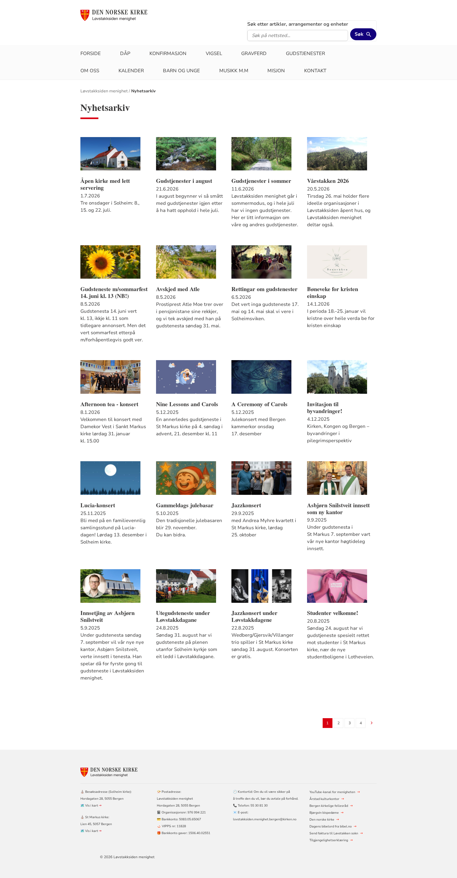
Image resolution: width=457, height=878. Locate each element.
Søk (359, 34)
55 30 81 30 (259, 805)
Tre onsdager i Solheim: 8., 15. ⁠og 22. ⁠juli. (109, 206)
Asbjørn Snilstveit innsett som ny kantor (338, 508)
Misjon (276, 70)
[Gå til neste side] (372, 723)
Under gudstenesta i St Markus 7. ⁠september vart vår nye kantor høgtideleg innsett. (338, 538)
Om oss (89, 70)
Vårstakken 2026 (328, 180)
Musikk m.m (233, 70)
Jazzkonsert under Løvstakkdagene (254, 616)
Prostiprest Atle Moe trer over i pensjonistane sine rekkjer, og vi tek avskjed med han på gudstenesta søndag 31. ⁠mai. (189, 315)
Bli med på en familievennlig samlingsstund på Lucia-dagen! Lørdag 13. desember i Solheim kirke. (113, 531)
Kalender (131, 70)
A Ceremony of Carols (259, 404)
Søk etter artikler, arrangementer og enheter (297, 24)
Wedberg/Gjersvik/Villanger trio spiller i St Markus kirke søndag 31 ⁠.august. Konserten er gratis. (264, 646)
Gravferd (254, 53)
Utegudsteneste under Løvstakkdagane (183, 616)
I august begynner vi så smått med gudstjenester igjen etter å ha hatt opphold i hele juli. (189, 203)
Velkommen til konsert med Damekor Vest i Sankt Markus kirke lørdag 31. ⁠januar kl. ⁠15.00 (113, 430)
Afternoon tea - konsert (109, 404)
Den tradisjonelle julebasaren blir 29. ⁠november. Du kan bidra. (189, 527)
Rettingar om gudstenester (264, 289)
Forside (90, 53)
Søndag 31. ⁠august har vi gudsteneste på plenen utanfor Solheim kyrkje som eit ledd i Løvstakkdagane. (186, 646)
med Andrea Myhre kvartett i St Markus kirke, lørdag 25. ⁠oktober (263, 527)
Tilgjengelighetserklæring (328, 840)
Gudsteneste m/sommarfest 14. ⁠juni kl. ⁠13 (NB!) (114, 292)
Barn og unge (181, 70)
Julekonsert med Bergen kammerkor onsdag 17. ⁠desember (258, 426)
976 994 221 (197, 812)
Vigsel (214, 53)
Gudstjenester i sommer (261, 180)
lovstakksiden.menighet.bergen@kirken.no (264, 819)
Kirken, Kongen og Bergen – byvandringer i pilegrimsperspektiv (338, 433)
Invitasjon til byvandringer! (324, 407)
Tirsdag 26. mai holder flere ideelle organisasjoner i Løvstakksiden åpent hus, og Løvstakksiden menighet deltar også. (339, 210)
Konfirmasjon (167, 53)
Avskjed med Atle (178, 289)
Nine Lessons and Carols (187, 404)
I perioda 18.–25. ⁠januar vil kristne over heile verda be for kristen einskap (340, 318)
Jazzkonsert (246, 505)
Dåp (125, 53)
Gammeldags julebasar (184, 505)
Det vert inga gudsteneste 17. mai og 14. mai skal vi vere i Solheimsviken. (265, 311)
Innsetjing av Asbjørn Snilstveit (107, 616)
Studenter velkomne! (332, 612)
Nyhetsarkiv (143, 91)
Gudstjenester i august (184, 180)
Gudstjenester (305, 53)
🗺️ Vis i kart (89, 805)
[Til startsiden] (114, 15)
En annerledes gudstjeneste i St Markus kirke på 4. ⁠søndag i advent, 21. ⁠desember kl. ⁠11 (189, 426)
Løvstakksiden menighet (104, 91)
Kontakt (315, 70)
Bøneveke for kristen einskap (332, 292)
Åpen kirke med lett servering (105, 184)
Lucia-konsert (97, 505)
